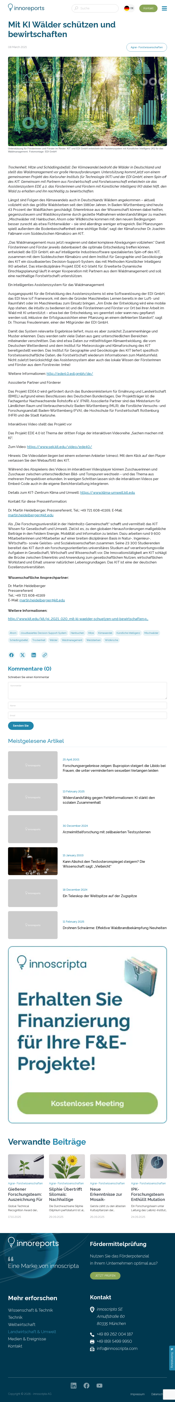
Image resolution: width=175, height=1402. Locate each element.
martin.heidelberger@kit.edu (30, 515)
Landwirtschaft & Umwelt (32, 1331)
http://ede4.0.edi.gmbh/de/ (70, 374)
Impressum (138, 1394)
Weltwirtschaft (21, 1324)
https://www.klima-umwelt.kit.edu (107, 493)
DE (131, 8)
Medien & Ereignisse (27, 1338)
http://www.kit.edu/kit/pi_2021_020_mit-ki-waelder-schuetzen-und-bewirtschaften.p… (78, 619)
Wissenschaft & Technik (30, 1310)
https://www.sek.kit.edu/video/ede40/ (59, 447)
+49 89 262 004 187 (115, 1334)
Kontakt (148, 8)
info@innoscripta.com (117, 1348)
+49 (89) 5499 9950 (114, 1341)
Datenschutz (159, 1394)
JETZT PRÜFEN (105, 1275)
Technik (15, 1317)
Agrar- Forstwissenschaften (147, 47)
